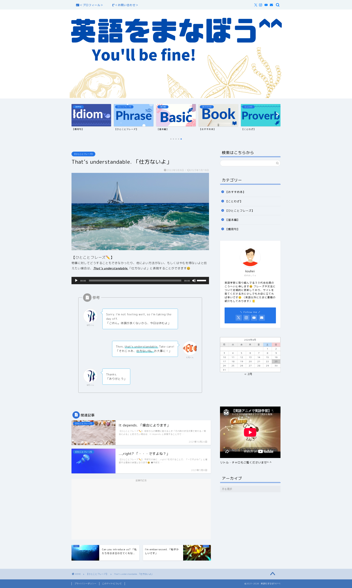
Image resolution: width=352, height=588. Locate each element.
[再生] (76, 280)
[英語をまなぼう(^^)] (176, 97)
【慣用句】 (232, 229)
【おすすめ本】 (235, 192)
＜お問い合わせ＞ (126, 5)
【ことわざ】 (234, 201)
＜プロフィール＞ (91, 5)
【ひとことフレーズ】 (83, 154)
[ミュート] (194, 280)
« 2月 (248, 374)
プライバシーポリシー (85, 583)
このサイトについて (112, 583)
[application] (140, 280)
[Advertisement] (141, 509)
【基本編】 (232, 220)
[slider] (202, 280)
